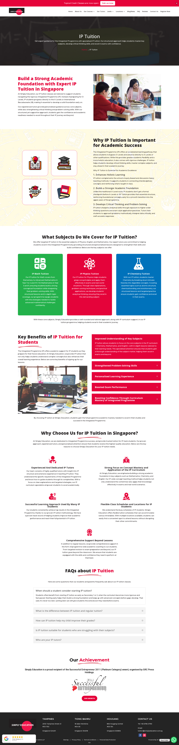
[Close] (176, 3)
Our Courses (88, 11)
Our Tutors (101, 11)
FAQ (138, 11)
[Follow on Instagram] (144, 735)
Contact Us (154, 11)
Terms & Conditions (90, 740)
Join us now (107, 3)
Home (70, 11)
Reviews (145, 11)
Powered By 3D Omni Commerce (159, 740)
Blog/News (131, 11)
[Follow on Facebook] (140, 735)
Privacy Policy (76, 740)
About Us (78, 11)
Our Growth (89, 698)
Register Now (165, 11)
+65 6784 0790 (146, 724)
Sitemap (65, 740)
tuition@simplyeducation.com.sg (150, 731)
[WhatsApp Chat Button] (174, 740)
